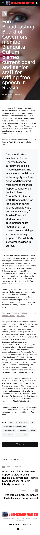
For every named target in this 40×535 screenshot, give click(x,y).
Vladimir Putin (8, 435)
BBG (11, 422)
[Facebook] (18, 529)
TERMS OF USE (26, 524)
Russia (33, 430)
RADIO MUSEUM (14, 524)
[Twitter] (22, 529)
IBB (32, 422)
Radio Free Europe (9, 430)
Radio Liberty (23, 430)
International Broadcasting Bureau (15, 426)
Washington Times (22, 435)
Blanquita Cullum (21, 422)
